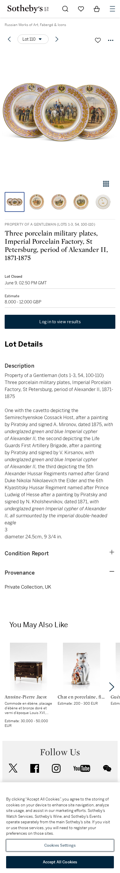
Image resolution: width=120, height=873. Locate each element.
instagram (56, 768)
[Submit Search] (65, 9)
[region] (60, 827)
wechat (107, 768)
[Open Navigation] (112, 8)
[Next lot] (57, 39)
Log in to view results (60, 321)
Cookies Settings (60, 845)
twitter (13, 768)
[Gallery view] (106, 184)
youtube (81, 768)
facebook (34, 768)
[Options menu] (111, 40)
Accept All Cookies (60, 862)
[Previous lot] (9, 39)
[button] (60, 112)
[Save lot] (98, 40)
